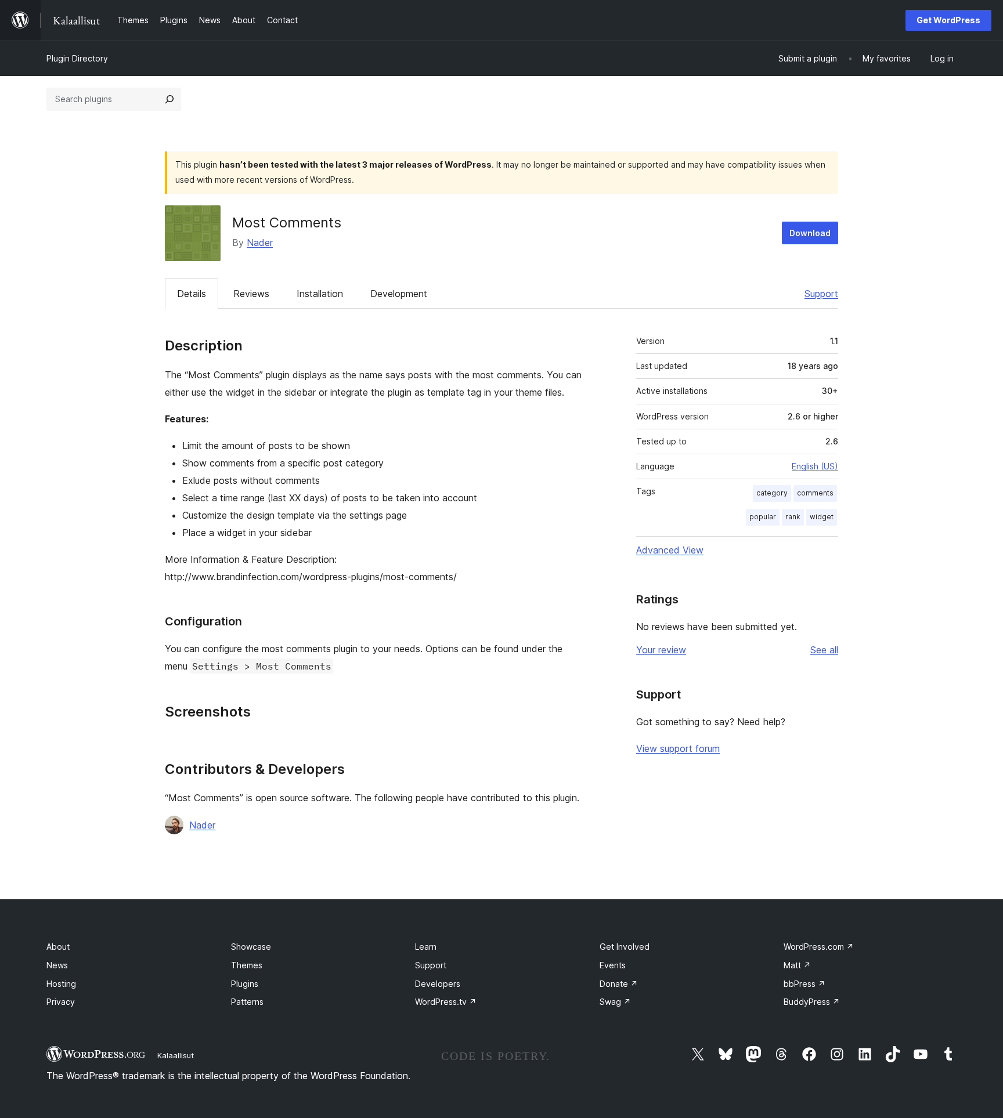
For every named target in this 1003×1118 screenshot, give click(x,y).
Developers (437, 984)
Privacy (60, 1002)
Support (821, 293)
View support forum (678, 748)
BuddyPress (812, 1002)
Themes (246, 965)
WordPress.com (819, 946)
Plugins (244, 984)
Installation (320, 293)
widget (822, 516)
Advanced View (669, 550)
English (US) (815, 466)
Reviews (251, 293)
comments (815, 493)
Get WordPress (948, 20)
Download (810, 233)
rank (792, 516)
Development (398, 293)
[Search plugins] (169, 99)
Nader (260, 242)
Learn (425, 946)
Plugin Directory (77, 58)
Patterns (247, 1002)
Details (191, 293)
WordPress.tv (446, 1002)
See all (824, 650)
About (58, 946)
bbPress (804, 984)
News (57, 965)
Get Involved (625, 946)
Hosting (61, 984)
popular (762, 516)
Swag (615, 1002)
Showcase (251, 946)
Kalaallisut (175, 1055)
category (772, 493)
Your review (661, 650)
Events (613, 965)
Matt (797, 965)
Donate (619, 984)
